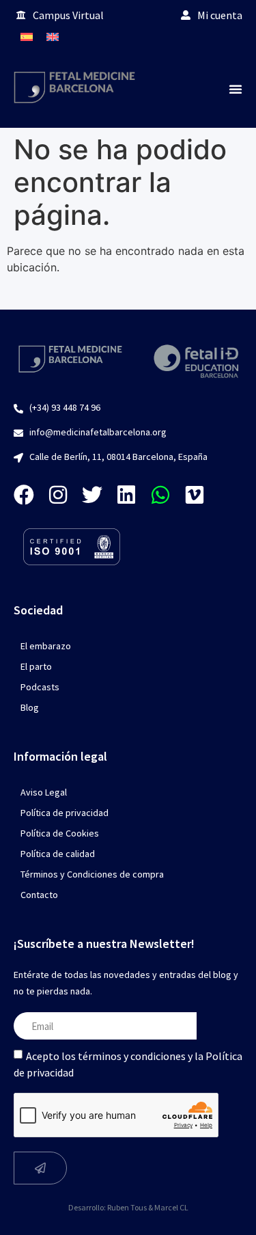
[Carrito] (229, 36)
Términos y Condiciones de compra (92, 874)
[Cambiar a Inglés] (53, 36)
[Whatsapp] (160, 495)
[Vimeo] (194, 495)
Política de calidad (57, 853)
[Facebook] (24, 495)
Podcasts (39, 687)
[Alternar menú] (235, 89)
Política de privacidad (64, 812)
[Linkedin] (126, 495)
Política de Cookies (59, 833)
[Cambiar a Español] (27, 36)
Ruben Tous (127, 1207)
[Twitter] (92, 495)
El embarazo (45, 646)
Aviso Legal (43, 792)
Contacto (39, 894)
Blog (29, 707)
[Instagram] (58, 495)
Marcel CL (171, 1207)
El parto (36, 666)
